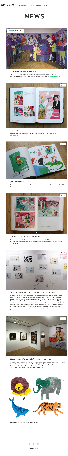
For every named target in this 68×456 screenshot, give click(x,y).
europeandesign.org (55, 76)
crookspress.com (14, 135)
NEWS (32, 5)
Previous (61, 85)
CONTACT (46, 5)
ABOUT (38, 5)
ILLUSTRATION (23, 5)
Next (64, 85)
